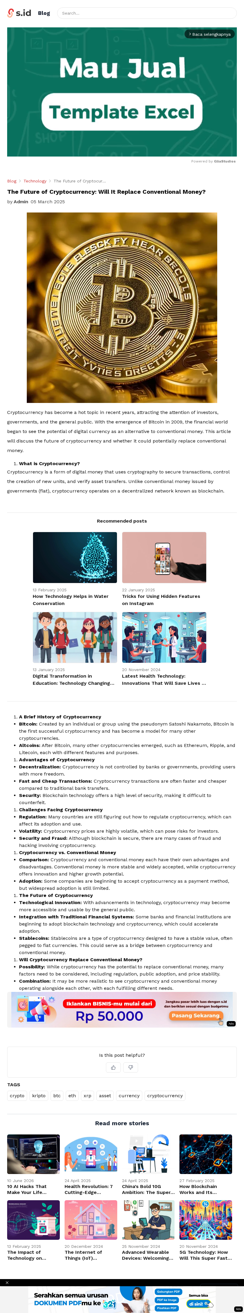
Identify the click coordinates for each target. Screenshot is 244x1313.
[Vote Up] (113, 1067)
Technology (35, 181)
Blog (11, 181)
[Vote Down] (130, 1067)
